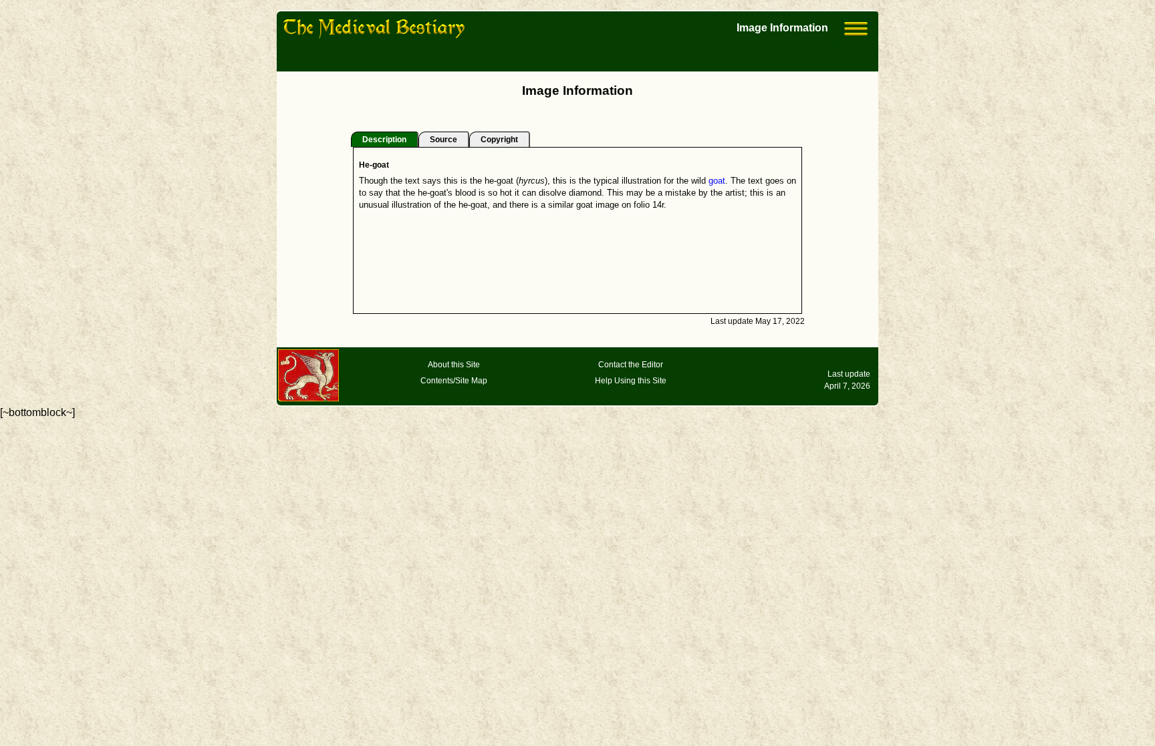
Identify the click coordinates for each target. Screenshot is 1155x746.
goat (717, 181)
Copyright (499, 139)
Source (443, 139)
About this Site (454, 364)
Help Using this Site (630, 380)
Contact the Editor (630, 364)
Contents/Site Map (453, 380)
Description (384, 139)
